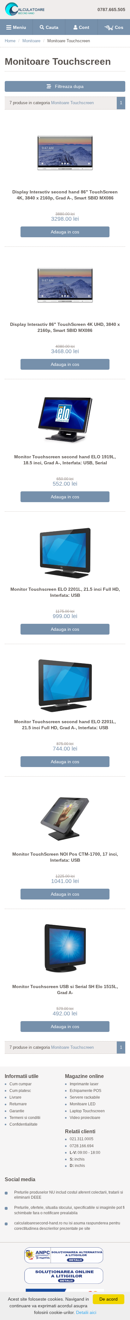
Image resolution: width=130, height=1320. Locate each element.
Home (10, 40)
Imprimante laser (84, 1084)
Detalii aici (86, 1312)
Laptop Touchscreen (87, 1111)
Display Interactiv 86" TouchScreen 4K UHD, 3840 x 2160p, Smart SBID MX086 (65, 327)
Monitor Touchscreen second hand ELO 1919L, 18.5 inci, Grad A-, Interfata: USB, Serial (65, 460)
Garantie (16, 1111)
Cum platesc (20, 1090)
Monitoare (31, 40)
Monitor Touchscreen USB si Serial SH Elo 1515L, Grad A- (65, 989)
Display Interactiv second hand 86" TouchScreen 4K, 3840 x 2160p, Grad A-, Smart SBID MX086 (65, 195)
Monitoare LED (83, 1104)
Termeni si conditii (24, 1117)
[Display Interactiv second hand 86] (65, 151)
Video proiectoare (85, 1117)
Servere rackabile (85, 1097)
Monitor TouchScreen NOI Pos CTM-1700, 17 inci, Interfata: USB (65, 857)
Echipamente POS (85, 1090)
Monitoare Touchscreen (72, 102)
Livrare (15, 1097)
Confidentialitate (23, 1124)
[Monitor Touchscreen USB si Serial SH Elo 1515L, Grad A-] (65, 946)
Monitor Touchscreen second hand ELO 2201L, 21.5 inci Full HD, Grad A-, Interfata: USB (65, 725)
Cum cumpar (20, 1084)
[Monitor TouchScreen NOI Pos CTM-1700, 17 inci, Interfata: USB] (65, 813)
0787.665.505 (111, 9)
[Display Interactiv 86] (65, 283)
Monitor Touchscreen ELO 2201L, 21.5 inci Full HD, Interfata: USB (65, 592)
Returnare (18, 1104)
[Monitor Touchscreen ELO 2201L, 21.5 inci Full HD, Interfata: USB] (65, 548)
